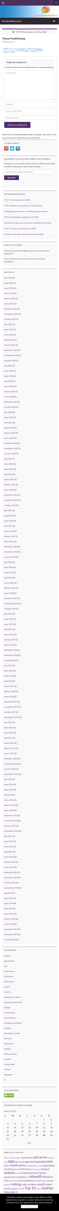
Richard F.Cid (10, 42)
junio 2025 (8, 329)
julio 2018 (8, 665)
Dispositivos (9, 971)
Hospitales (21, 1177)
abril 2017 (8, 738)
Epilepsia (45, 1169)
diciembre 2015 (10, 815)
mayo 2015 (8, 846)
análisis (7, 1158)
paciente (20, 1180)
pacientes (29, 1180)
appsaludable (44, 1161)
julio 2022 (8, 459)
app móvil (19, 1162)
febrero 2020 (9, 588)
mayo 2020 (8, 572)
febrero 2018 (9, 691)
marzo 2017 (9, 743)
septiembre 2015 (11, 831)
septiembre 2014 (11, 888)
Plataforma (8, 1043)
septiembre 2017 (11, 717)
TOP (22, 1188)
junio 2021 (8, 515)
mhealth (35, 1176)
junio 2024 (8, 371)
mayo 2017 (8, 733)
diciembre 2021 (10, 495)
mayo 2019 (8, 624)
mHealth (7, 1028)
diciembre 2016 (10, 758)
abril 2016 (8, 795)
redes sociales (28, 1184)
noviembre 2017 (11, 707)
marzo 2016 (9, 800)
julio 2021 (8, 510)
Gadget (7, 1007)
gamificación (9, 1177)
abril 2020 (8, 577)
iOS (28, 1177)
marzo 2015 (9, 857)
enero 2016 (9, 810)
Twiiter (38, 1189)
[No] (55, 1202)
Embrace (14, 1169)
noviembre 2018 (11, 655)
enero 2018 (9, 696)
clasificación (18, 1165)
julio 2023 (8, 412)
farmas (42, 1172)
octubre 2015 (10, 826)
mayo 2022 (8, 469)
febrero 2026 (9, 298)
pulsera (7, 1185)
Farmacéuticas (29, 1172)
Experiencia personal (13, 1002)
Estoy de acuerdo (29, 1206)
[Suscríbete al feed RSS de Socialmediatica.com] (3, 2)
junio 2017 (8, 727)
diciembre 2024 (10, 350)
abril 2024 (8, 381)
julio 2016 (8, 779)
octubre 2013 (10, 939)
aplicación (40, 1157)
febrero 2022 (9, 484)
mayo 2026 (8, 288)
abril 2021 (8, 526)
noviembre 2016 (11, 764)
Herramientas (10, 1018)
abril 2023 (8, 422)
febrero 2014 (9, 919)
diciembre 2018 (10, 650)
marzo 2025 (9, 340)
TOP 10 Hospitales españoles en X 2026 (21, 217)
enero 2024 (9, 397)
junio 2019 (8, 619)
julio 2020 (8, 562)
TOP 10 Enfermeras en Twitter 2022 (31, 32)
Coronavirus (31, 1165)
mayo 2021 (8, 521)
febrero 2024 (9, 391)
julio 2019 (8, 614)
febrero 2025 (9, 345)
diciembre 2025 (10, 309)
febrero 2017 (9, 748)
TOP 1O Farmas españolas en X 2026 (20, 228)
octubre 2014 (10, 882)
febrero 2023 (9, 433)
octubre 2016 (10, 769)
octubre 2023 (10, 407)
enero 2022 (9, 490)
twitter (48, 1188)
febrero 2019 (9, 639)
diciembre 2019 (10, 598)
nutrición (12, 1181)
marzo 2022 (9, 479)
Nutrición (8, 1038)
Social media (9, 1064)
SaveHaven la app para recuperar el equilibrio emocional (27, 223)
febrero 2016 (9, 805)
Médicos (48, 1176)
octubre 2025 (10, 319)
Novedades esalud (12, 1033)
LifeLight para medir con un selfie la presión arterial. (26, 211)
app (5, 966)
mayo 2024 (8, 376)
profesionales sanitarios (44, 1181)
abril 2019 (8, 629)
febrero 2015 (9, 862)
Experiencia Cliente (12, 997)
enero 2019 (9, 645)
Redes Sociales (10, 1054)
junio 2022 (8, 464)
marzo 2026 (9, 293)
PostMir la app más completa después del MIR (23, 234)
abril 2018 (8, 681)
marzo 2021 (9, 531)
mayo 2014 (8, 903)
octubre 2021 (10, 505)
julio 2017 (8, 722)
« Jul (29, 1142)
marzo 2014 (9, 914)
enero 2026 (9, 303)
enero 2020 (9, 593)
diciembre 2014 (10, 872)
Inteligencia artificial (12, 1023)
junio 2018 (8, 671)
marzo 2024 (9, 386)
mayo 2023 (8, 417)
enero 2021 (9, 541)
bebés (6, 1165)
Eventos (7, 992)
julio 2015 (8, 836)
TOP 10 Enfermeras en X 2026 (17, 200)
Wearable (8, 1074)
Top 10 (30, 1188)
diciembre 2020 (10, 546)
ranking (15, 1184)
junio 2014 (8, 898)
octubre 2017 (10, 712)
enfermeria (36, 1169)
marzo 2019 (9, 634)
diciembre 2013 (10, 929)
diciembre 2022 (10, 443)
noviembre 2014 (11, 877)
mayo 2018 (8, 676)
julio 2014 (8, 893)
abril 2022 (8, 474)
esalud (7, 987)
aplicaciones (9, 961)
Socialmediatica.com (12, 21)
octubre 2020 (10, 557)
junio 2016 (8, 784)
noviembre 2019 (11, 603)
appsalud (29, 1161)
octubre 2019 (10, 608)
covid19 (40, 1166)
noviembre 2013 (11, 934)
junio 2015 (8, 841)
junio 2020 (8, 567)
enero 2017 (9, 753)
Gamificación (9, 1012)
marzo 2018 (9, 686)
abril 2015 (8, 851)
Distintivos (8, 976)
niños (6, 1180)
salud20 (41, 1184)
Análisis (7, 956)
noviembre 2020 (11, 552)
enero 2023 (9, 438)
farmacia (17, 1173)
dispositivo (49, 1165)
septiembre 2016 (11, 774)
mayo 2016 (8, 789)
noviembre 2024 (11, 355)
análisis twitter (15, 1158)
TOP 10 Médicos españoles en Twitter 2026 (23, 205)
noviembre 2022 (11, 448)
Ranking (7, 1049)
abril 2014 (8, 908)
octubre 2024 (10, 360)
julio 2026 (8, 278)
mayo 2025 (8, 334)
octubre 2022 (10, 453)
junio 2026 (8, 283)
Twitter (7, 1069)
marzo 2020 (9, 583)
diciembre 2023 (10, 402)
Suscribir (12, 177)
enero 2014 (9, 924)
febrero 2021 (9, 536)
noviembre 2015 (11, 820)
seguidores (14, 1188)
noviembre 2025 (11, 314)
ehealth (7, 1169)
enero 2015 (9, 867)
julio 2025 (8, 324)
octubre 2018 (10, 660)
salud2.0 (7, 1059)
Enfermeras (9, 981)
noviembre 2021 (11, 500)
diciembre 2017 (10, 702)
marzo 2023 (9, 428)
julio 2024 (8, 365)
